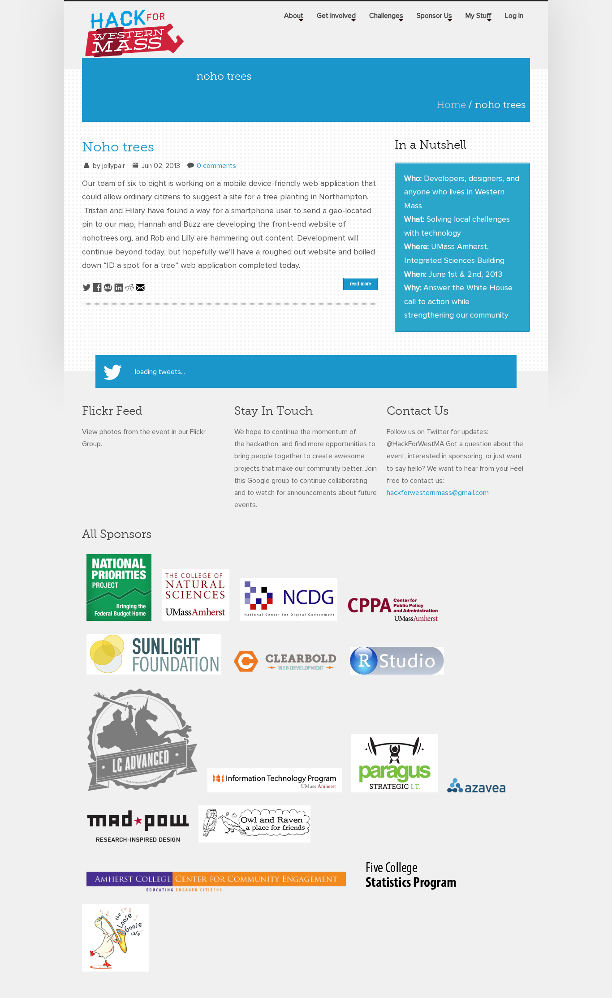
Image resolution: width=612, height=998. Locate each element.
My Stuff (478, 15)
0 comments (216, 165)
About (293, 15)
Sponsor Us (434, 15)
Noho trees (118, 147)
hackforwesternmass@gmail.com (438, 492)
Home (451, 104)
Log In (514, 15)
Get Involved (336, 15)
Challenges (386, 15)
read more (360, 283)
